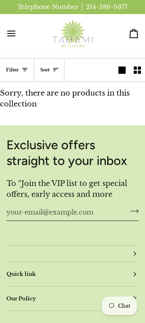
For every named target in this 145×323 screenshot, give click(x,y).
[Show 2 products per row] (137, 69)
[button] (72, 253)
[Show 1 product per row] (122, 69)
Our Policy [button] (21, 298)
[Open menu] (18, 34)
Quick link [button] (21, 274)
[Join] (132, 210)
